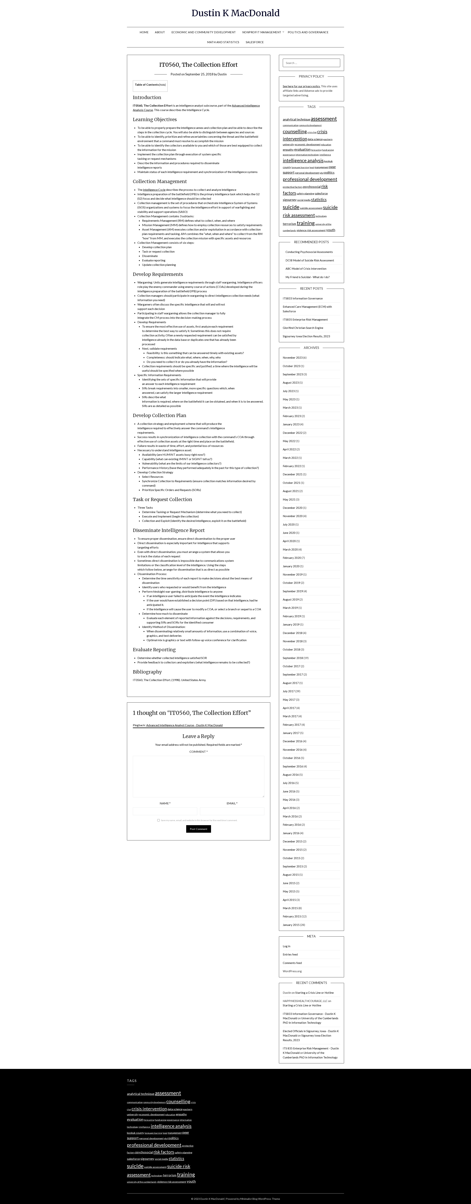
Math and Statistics (223, 42)
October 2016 (291, 758)
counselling (295, 131)
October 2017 (291, 666)
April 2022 (289, 449)
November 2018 (293, 641)
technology (321, 216)
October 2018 (291, 649)
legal (311, 167)
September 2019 (293, 591)
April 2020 (289, 541)
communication (291, 125)
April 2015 (289, 899)
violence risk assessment (311, 230)
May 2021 (289, 499)
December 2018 (292, 633)
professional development (310, 179)
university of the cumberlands (142, 1181)
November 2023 (293, 357)
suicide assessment (311, 208)
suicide (291, 207)
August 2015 (291, 874)
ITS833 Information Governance (303, 298)
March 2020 (290, 549)
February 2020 (292, 557)
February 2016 (292, 824)
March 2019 (290, 607)
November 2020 (293, 516)
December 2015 (292, 841)
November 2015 (293, 849)
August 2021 (291, 491)
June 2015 (289, 883)
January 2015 (291, 924)
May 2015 (289, 891)
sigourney (290, 200)
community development (310, 125)
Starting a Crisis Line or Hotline (314, 992)
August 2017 (291, 683)
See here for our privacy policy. (301, 86)
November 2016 (293, 749)
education (326, 144)
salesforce (321, 193)
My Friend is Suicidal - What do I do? (308, 277)
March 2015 (290, 908)
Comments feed (292, 962)
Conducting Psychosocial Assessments (309, 251)
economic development (308, 144)
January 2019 (291, 624)
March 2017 (290, 716)
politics (329, 172)
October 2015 (291, 858)
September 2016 (293, 766)
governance (289, 154)
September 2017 (293, 674)
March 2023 (290, 407)
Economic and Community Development (203, 32)
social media (304, 200)
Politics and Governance (308, 32)
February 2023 (292, 416)
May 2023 (289, 399)
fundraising (328, 150)
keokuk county (135, 1132)
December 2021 (292, 474)
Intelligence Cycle (154, 189)
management (322, 167)
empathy (288, 149)
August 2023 (291, 382)
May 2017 (289, 699)
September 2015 (293, 866)
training (306, 223)
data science (315, 139)
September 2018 (293, 658)
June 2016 (289, 791)
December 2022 (292, 432)
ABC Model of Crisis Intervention (306, 268)
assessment (324, 118)
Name (165, 803)
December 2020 (292, 507)
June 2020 (289, 532)
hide (162, 84)
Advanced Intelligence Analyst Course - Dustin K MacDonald (184, 725)
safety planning (305, 193)
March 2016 (290, 816)
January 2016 (291, 833)
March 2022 (290, 457)
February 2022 (292, 466)
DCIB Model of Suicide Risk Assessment (310, 260)
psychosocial (312, 187)
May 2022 (289, 441)
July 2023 (289, 391)
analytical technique (296, 119)
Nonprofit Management (261, 32)
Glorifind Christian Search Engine (303, 327)
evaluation (302, 149)
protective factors (292, 186)
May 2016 (289, 799)
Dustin (222, 74)
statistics (319, 199)
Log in (286, 946)
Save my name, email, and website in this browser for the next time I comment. (199, 820)
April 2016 (289, 808)
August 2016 (291, 774)
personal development (307, 172)
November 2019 (293, 574)
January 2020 (291, 566)
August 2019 (291, 599)
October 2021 (291, 482)
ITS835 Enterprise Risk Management (305, 319)
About (160, 32)
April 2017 (289, 708)
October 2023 (291, 366)
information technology (307, 154)
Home (144, 32)
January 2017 (291, 733)
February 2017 (292, 724)
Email (232, 803)
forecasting (316, 150)
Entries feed (290, 954)
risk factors (163, 1151)
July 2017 (289, 691)
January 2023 (291, 424)
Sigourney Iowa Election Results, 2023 (306, 336)
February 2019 (292, 616)
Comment (199, 751)
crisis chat (312, 132)
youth (330, 230)
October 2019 (291, 582)
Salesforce (255, 42)
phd (322, 173)
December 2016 (292, 741)
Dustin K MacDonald (236, 13)
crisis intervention (149, 1108)
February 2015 (292, 916)
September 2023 (293, 374)
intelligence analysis (303, 160)
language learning (300, 167)
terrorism (289, 224)
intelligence (325, 154)
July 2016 (289, 783)
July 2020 (289, 524)
